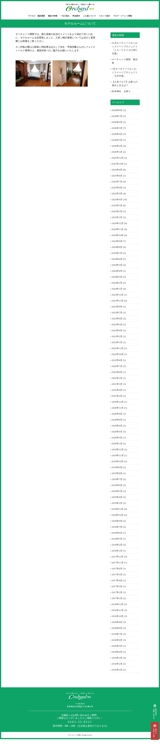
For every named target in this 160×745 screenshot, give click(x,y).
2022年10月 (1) (119, 354)
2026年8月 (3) (119, 110)
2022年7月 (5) (119, 366)
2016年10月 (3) (119, 616)
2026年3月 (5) (119, 140)
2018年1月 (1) (119, 550)
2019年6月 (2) (119, 485)
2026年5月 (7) (119, 128)
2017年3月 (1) (119, 586)
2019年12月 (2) (119, 449)
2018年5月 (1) (119, 538)
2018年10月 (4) (119, 515)
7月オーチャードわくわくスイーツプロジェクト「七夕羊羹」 (125, 72)
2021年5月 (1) (119, 384)
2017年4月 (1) (119, 580)
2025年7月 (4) (119, 181)
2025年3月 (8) (119, 205)
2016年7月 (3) (119, 634)
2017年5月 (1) (119, 574)
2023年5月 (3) (119, 324)
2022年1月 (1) (119, 378)
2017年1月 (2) (119, 598)
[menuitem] (38, 15)
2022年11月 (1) (119, 348)
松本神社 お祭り (121, 91)
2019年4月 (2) (119, 497)
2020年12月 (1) (119, 402)
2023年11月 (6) (119, 300)
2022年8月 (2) (119, 360)
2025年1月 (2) (119, 217)
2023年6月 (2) (119, 318)
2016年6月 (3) (119, 640)
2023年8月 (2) (119, 306)
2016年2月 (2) (119, 663)
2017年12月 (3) (119, 556)
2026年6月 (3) (119, 122)
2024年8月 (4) (119, 247)
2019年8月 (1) (119, 473)
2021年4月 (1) (119, 390)
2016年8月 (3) (119, 628)
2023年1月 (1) (119, 342)
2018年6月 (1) (119, 533)
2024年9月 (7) (119, 241)
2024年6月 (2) (119, 259)
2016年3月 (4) (119, 658)
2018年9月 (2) (119, 521)
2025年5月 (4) (119, 193)
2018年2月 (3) (119, 544)
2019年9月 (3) (119, 467)
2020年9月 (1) (119, 413)
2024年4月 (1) (119, 271)
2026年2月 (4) (119, 146)
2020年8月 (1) (119, 419)
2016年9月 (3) (119, 622)
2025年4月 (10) (119, 199)
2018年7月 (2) (119, 527)
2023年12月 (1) (119, 294)
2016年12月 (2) (119, 604)
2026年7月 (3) (119, 116)
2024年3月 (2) (119, 277)
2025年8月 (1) (119, 175)
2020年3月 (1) (119, 437)
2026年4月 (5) (119, 134)
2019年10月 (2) (119, 461)
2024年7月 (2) (119, 253)
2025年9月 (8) (119, 169)
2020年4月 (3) (119, 431)
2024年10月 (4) (119, 235)
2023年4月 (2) (119, 330)
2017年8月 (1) (119, 568)
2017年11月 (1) (119, 562)
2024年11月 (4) (119, 229)
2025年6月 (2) (119, 187)
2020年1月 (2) (119, 443)
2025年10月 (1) (119, 163)
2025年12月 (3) (119, 158)
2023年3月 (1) (119, 336)
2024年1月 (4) (119, 288)
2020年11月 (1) (119, 408)
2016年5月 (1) (119, 646)
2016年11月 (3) (119, 610)
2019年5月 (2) (119, 491)
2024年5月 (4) (119, 265)
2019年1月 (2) (119, 503)
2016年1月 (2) (119, 669)
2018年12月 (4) (119, 509)
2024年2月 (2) (119, 283)
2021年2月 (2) (119, 396)
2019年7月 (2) (119, 479)
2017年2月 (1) (119, 592)
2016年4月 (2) (119, 652)
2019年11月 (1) (119, 455)
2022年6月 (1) (119, 372)
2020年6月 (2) (119, 425)
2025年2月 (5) (119, 211)
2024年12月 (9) (119, 223)
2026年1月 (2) (119, 152)
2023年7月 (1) (119, 312)
